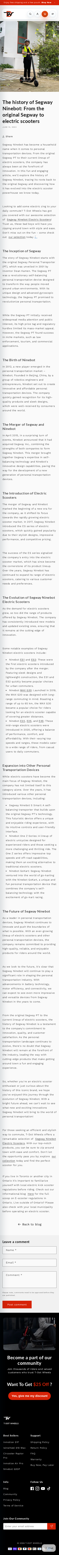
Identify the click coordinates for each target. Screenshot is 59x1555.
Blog (5, 1488)
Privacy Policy (11, 1500)
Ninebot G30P (11, 1469)
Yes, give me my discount (30, 1396)
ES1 (22, 659)
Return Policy (38, 1448)
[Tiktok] (48, 1488)
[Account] (37, 14)
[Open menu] (52, 14)
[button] (45, 14)
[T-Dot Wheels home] (8, 14)
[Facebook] (32, 1488)
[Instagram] (37, 1488)
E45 (41, 721)
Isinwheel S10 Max (14, 1448)
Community (10, 1494)
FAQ (32, 1453)
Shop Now (46, 2)
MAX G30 (26, 690)
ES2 (33, 659)
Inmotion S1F (11, 1442)
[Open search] (30, 14)
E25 (29, 721)
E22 (22, 721)
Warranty (35, 1459)
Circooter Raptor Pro (13, 1455)
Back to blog (32, 1224)
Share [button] (9, 136)
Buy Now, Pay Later (42, 1465)
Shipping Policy (39, 1442)
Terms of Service (13, 1505)
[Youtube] (43, 1488)
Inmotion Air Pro (13, 1463)
